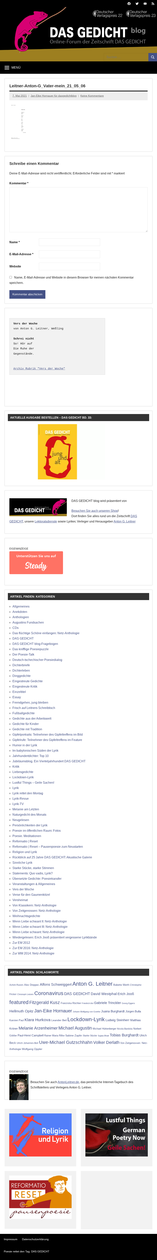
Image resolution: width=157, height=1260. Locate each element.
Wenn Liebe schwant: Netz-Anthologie (38, 932)
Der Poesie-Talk (23, 654)
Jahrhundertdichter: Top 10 (30, 756)
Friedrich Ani (87, 1003)
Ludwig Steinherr (117, 1020)
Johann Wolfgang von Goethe (86, 1011)
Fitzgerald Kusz (44, 1002)
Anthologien (20, 617)
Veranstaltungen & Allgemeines (33, 884)
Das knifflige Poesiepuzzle (30, 649)
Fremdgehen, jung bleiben (30, 702)
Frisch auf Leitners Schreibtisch (33, 707)
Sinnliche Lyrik (22, 862)
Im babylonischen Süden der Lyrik (35, 750)
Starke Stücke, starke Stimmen (33, 868)
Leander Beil (59, 1020)
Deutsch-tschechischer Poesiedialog (37, 659)
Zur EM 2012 (21, 942)
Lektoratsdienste (46, 521)
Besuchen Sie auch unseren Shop (94, 510)
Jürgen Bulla (133, 1011)
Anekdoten (19, 611)
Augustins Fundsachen (28, 622)
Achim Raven (16, 985)
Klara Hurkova (38, 1020)
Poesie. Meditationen (26, 836)
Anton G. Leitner (125, 521)
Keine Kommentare (92, 95)
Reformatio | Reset (25, 841)
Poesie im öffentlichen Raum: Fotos (36, 830)
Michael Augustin (75, 1028)
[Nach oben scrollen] (149, 1252)
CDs (15, 627)
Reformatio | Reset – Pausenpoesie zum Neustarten (47, 846)
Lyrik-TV (18, 804)
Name (14, 242)
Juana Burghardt (113, 1011)
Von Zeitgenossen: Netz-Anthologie (36, 910)
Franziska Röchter (71, 1003)
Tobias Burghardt (124, 1035)
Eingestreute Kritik (24, 686)
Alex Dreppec (31, 984)
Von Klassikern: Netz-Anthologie (34, 905)
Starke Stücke (90, 1035)
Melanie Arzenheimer (38, 1028)
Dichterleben (21, 670)
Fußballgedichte (23, 713)
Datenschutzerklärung (35, 1239)
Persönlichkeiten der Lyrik (29, 825)
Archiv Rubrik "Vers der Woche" (39, 368)
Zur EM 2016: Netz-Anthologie (33, 948)
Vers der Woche (23, 889)
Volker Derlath (106, 1042)
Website (15, 266)
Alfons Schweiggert (56, 984)
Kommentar (18, 183)
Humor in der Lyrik (24, 745)
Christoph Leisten (25, 994)
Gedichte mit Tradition (27, 729)
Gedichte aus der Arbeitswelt (31, 718)
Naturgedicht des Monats (29, 814)
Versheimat (20, 900)
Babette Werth (121, 984)
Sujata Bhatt (103, 1035)
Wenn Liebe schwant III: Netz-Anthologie (40, 926)
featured (19, 1002)
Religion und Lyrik (24, 852)
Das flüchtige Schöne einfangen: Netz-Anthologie (45, 633)
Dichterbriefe (21, 665)
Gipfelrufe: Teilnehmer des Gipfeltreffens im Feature (47, 740)
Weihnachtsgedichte (26, 916)
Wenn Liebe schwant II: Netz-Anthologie (39, 921)
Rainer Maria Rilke (54, 1035)
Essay (16, 697)
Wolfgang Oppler (32, 1049)
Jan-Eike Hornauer (53, 1010)
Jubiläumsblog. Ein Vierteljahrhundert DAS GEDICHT (49, 761)
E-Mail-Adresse (21, 254)
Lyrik (15, 788)
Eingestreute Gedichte (27, 681)
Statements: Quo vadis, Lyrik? (32, 873)
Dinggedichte (21, 675)
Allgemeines (20, 606)
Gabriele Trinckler (107, 1003)
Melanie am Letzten (25, 809)
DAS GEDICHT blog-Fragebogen (35, 643)
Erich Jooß (126, 994)
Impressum (10, 1239)
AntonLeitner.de (68, 1082)
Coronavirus (48, 993)
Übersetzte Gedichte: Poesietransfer (36, 878)
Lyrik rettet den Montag (27, 793)
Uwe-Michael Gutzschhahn (65, 1042)
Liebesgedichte (22, 772)
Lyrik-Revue (20, 798)
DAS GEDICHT (23, 638)
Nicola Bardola (124, 1028)
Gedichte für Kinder (25, 724)
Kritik (15, 766)
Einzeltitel (19, 691)
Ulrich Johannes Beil (27, 1043)
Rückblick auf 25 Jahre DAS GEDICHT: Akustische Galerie (52, 857)
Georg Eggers (128, 1003)
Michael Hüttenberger (104, 1028)
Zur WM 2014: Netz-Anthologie (33, 953)
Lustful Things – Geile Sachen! (33, 782)
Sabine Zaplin (73, 1035)
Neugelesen (20, 820)
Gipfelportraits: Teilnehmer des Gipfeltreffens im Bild (47, 734)
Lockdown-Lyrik (23, 777)
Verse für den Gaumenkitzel (31, 894)
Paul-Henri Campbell (30, 1035)
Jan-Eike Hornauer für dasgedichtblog (54, 95)
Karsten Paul (16, 1020)
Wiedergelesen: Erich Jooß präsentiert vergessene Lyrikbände (54, 937)
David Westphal (104, 994)
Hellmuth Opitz (21, 1011)
